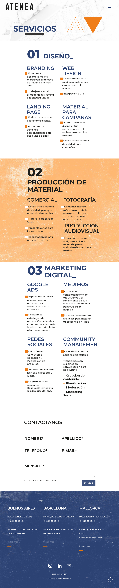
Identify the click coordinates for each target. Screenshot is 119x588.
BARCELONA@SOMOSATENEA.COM (59, 517)
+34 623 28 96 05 (15, 521)
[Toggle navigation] (109, 6)
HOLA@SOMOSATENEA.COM (20, 517)
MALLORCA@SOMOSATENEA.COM (94, 517)
